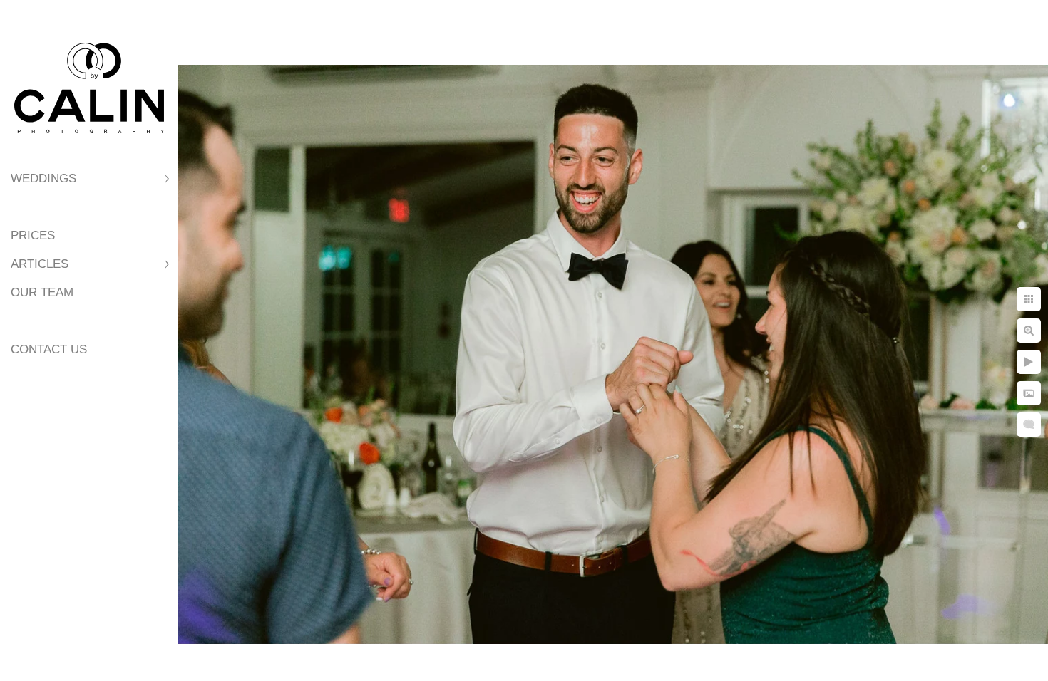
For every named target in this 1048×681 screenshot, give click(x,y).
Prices (33, 235)
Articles (39, 264)
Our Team (42, 292)
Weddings (43, 178)
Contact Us (49, 349)
